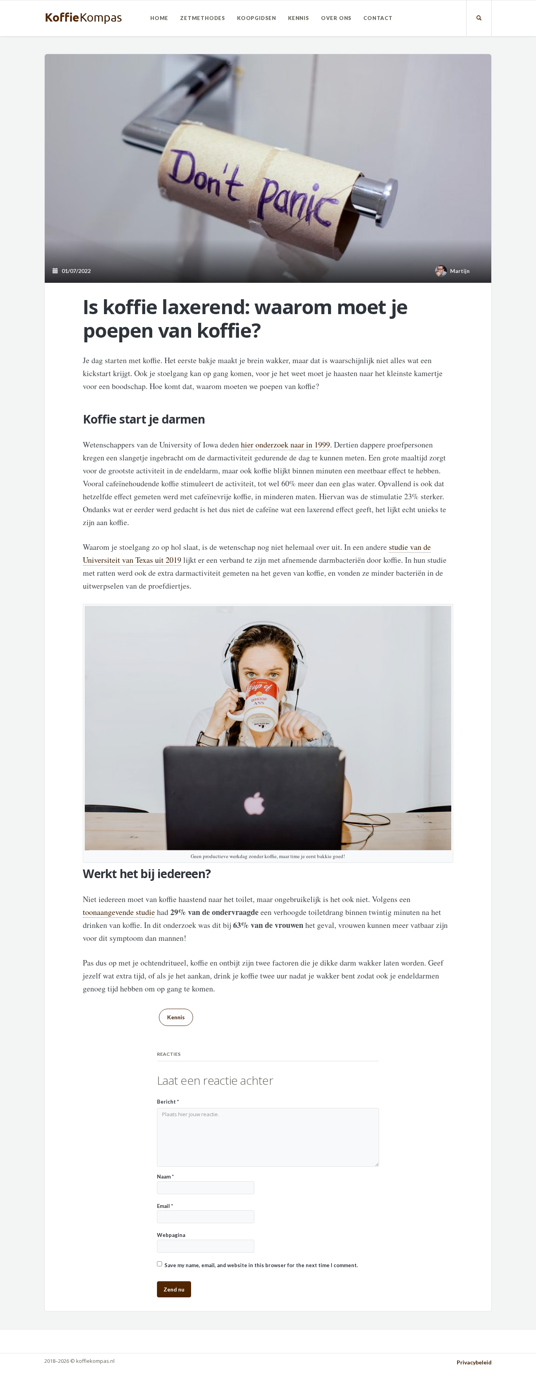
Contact (378, 18)
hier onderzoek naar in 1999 (285, 444)
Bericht (168, 1102)
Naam (165, 1176)
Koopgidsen (256, 18)
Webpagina (171, 1235)
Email (165, 1206)
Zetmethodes (202, 18)
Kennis (298, 18)
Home (159, 18)
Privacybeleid (474, 1362)
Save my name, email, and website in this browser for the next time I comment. (261, 1265)
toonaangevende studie (119, 912)
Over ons (336, 18)
